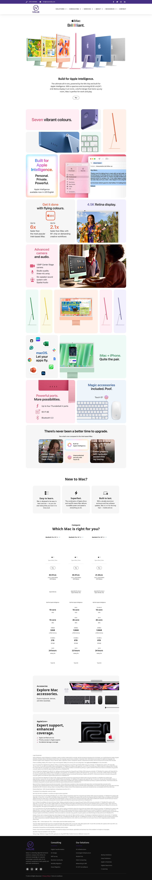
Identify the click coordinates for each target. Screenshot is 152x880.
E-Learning (104, 869)
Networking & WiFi (81, 863)
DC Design (54, 853)
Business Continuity (57, 860)
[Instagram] (32, 869)
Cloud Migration (55, 867)
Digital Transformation (57, 849)
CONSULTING (74, 9)
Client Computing (81, 860)
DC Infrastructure (81, 849)
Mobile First (79, 856)
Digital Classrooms (106, 865)
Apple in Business (106, 862)
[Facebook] (27, 869)
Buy (53, 568)
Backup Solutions (106, 855)
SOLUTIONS (60, 9)
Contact (122, 9)
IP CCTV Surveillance (82, 867)
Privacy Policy (46, 876)
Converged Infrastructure (83, 853)
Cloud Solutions (105, 858)
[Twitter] (36, 869)
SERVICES (87, 9)
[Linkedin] (40, 869)
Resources (110, 9)
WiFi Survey (54, 856)
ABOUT (98, 9)
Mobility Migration (56, 863)
